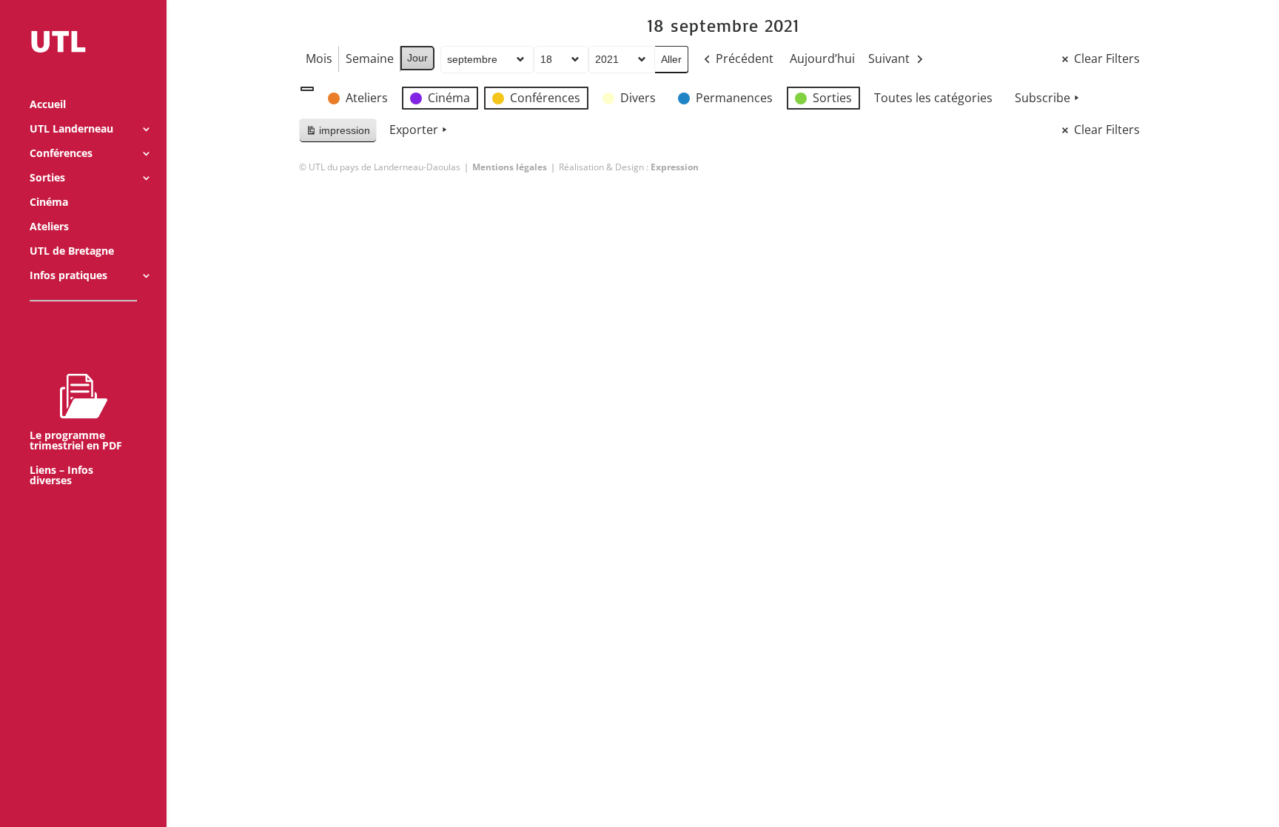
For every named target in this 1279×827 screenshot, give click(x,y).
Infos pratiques (68, 276)
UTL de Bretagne (72, 252)
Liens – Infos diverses (61, 476)
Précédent (744, 58)
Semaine (370, 58)
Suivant (889, 58)
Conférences (61, 154)
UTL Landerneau (71, 129)
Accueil (48, 105)
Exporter (413, 129)
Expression (675, 167)
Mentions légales (509, 167)
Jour (417, 58)
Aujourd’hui (822, 58)
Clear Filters (1107, 58)
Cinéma (49, 203)
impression (337, 133)
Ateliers (49, 227)
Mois (319, 58)
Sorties (47, 178)
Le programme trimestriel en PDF (76, 440)
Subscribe (1042, 98)
